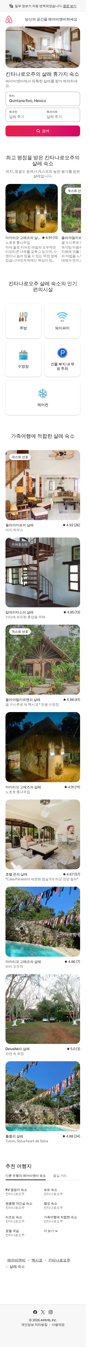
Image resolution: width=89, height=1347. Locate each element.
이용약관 (58, 1325)
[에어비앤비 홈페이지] (8, 19)
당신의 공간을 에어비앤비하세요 (51, 19)
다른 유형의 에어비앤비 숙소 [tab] (25, 1176)
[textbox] (24, 117)
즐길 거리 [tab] (60, 1176)
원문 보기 (69, 6)
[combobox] (42, 101)
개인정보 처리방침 (34, 1325)
